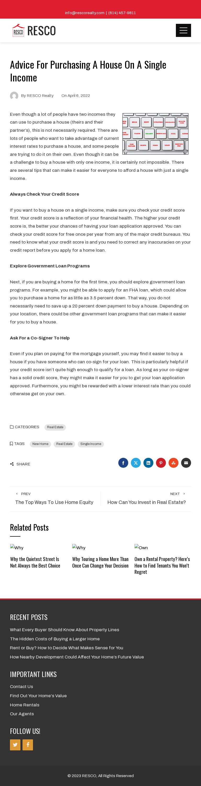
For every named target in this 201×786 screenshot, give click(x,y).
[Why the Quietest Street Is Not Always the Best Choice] (17, 547)
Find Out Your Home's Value (38, 695)
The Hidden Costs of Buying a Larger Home (55, 638)
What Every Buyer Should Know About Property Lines (64, 629)
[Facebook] (28, 744)
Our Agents (22, 713)
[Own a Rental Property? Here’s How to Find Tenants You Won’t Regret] (141, 547)
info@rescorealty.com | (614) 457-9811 (100, 13)
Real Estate (55, 427)
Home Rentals (24, 704)
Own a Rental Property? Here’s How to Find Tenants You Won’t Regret (162, 565)
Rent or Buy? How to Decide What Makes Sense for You (66, 647)
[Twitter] (15, 744)
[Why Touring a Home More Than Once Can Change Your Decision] (79, 547)
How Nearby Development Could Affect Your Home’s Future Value (77, 657)
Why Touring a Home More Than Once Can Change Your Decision (100, 562)
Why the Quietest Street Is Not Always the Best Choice (35, 562)
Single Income (90, 444)
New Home (40, 444)
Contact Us (21, 686)
